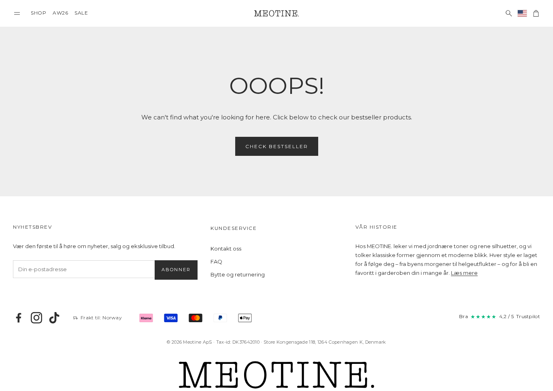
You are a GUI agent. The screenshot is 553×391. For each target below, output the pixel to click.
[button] (17, 13)
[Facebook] (18, 317)
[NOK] (522, 13)
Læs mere (464, 273)
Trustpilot (528, 316)
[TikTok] (54, 317)
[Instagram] (36, 317)
